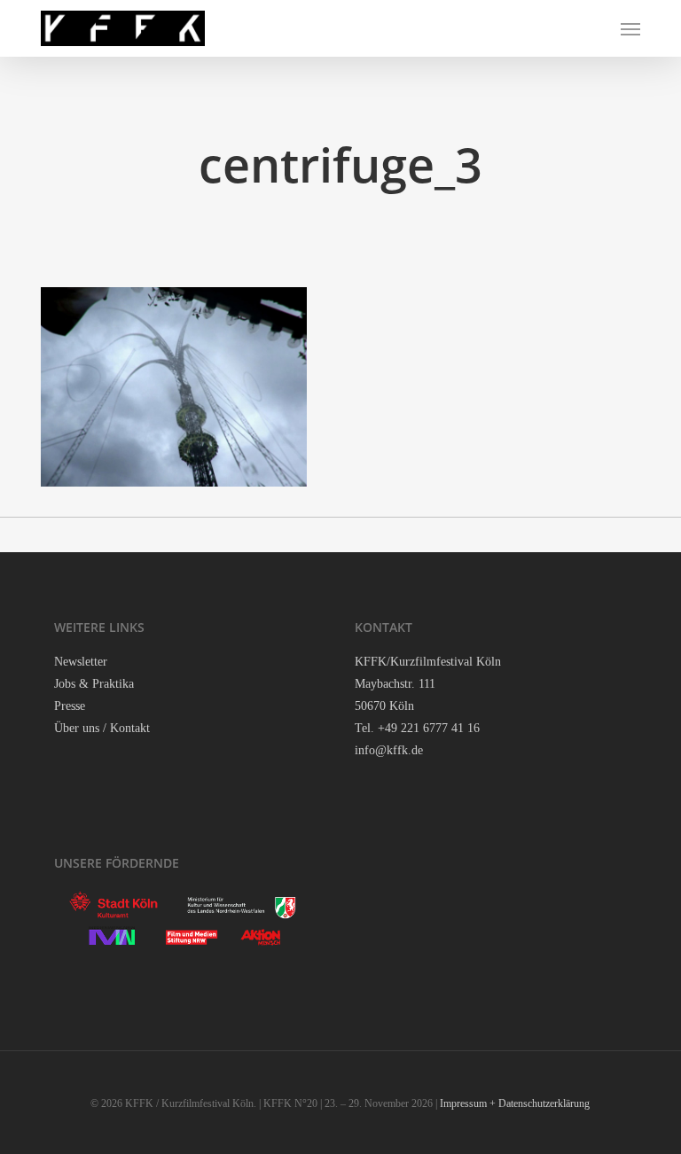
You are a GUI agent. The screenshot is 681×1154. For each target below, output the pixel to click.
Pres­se (69, 706)
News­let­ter (80, 661)
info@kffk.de (389, 750)
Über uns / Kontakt (102, 728)
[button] (630, 28)
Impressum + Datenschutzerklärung (515, 1103)
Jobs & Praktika (94, 683)
